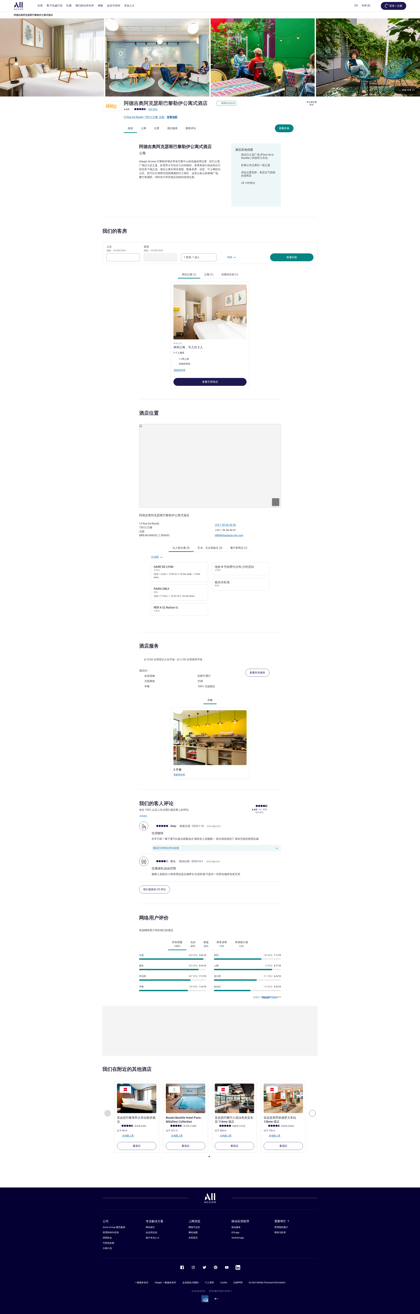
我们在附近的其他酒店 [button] (127, 1069)
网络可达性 (194, 1227)
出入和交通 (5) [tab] (181, 547)
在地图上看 (128, 1135)
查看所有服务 (257, 672)
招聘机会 (107, 1237)
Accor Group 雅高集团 (114, 1227)
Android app (237, 1237)
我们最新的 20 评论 (154, 889)
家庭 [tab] (206, 944)
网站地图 (193, 1232)
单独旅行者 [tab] (241, 944)
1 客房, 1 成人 (192, 257)
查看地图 (172, 117)
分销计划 (107, 1248)
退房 (153, 248)
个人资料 (209, 1282)
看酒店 (137, 1145)
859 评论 (153, 109)
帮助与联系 (280, 1232)
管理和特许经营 (111, 1232)
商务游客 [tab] (222, 944)
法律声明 (237, 1282)
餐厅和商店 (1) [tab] (238, 547)
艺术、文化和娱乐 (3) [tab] (210, 547)
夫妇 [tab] (193, 944)
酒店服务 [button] (149, 646)
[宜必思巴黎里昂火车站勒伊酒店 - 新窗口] (136, 1098)
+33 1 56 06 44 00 (225, 524)
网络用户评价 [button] (154, 918)
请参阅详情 (179, 774)
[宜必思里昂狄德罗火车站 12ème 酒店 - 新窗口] (283, 1098)
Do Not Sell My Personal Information (267, 1282)
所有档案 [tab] (177, 944)
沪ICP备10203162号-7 (220, 1291)
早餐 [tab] (210, 700)
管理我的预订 (281, 1227)
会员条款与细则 (190, 1282)
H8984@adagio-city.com (229, 535)
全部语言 (193, 1237)
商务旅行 (150, 1227)
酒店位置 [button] (149, 413)
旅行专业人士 (152, 1237)
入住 (116, 248)
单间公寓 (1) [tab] (189, 274)
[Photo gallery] (210, 57)
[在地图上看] (210, 465)
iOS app (235, 1232)
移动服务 (236, 1227)
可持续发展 (108, 1243)
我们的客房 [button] (114, 231)
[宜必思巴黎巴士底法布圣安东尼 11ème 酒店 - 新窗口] (234, 1098)
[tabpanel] (210, 334)
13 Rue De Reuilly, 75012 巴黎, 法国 (144, 117)
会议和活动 (151, 1232)
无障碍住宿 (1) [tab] (229, 274)
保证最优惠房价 (311, 103)
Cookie (223, 1282)
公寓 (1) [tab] (208, 274)
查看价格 (284, 128)
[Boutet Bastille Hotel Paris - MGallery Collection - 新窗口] (185, 1098)
